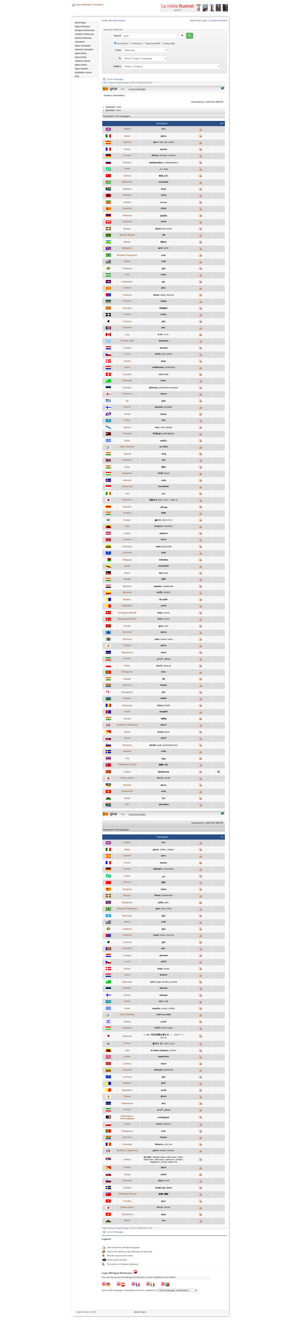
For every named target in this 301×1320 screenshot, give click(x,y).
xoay (163, 791)
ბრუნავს (157, 433)
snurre (167, 613)
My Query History (117, 20)
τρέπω (163, 632)
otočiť (164, 738)
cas (163, 493)
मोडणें (163, 579)
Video (150, 82)
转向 (163, 882)
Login (204, 20)
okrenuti (163, 955)
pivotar (169, 427)
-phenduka (163, 804)
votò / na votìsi (163, 1014)
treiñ (163, 261)
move (163, 652)
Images (126, 82)
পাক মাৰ (163, 221)
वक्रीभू (163, 718)
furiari (156, 295)
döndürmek (163, 772)
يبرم (166, 168)
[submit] (189, 36)
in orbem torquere (159, 1050)
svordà (167, 778)
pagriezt (164, 533)
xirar (157, 427)
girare (164, 136)
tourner (163, 149)
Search (117, 35)
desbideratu (167, 895)
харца (163, 301)
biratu (158, 229)
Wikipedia (142, 82)
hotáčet (166, 592)
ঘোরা (163, 235)
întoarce (159, 1144)
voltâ (166, 1001)
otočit (157, 354)
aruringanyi (163, 1117)
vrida (163, 751)
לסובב (163, 1021)
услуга (164, 1162)
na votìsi (163, 447)
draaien (163, 975)
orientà (167, 1207)
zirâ (163, 420)
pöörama (153, 387)
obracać (167, 666)
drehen (155, 155)
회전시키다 (167, 520)
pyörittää (168, 407)
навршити (155, 1162)
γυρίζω (163, 440)
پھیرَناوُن (163, 507)
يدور (161, 168)
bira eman (167, 229)
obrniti (152, 745)
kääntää (159, 407)
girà (163, 268)
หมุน (163, 758)
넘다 (172, 1043)
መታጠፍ (163, 202)
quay (163, 1214)
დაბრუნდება (168, 433)
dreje (163, 361)
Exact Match (122, 43)
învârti (167, 705)
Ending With (169, 43)
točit (163, 354)
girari (167, 732)
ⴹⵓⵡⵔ (163, 242)
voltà (163, 552)
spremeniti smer (170, 745)
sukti (158, 546)
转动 (161, 176)
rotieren (172, 155)
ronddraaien (158, 367)
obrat (160, 1180)
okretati (163, 348)
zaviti (159, 745)
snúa (163, 480)
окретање (171, 1157)
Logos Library (108, 82)
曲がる (174, 500)
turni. (163, 380)
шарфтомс (168, 586)
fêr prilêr (163, 599)
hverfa (163, 639)
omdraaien (170, 367)
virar (163, 255)
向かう (167, 500)
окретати (172, 1162)
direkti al (166, 982)
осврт (180, 1157)
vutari (162, 295)
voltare (163, 849)
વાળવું (163, 454)
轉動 (166, 764)
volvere (172, 1050)
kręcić (159, 666)
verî (161, 374)
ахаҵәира (163, 182)
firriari (160, 732)
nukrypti (158, 1070)
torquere (158, 526)
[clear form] (182, 36)
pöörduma (164, 387)
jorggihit (164, 711)
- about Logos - (140, 1312)
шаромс (158, 586)
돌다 (167, 1043)
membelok (163, 486)
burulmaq (163, 341)
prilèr (166, 248)
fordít (160, 473)
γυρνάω (156, 1008)
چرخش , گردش (163, 658)
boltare (163, 1150)
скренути (169, 1159)
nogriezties (163, 1056)
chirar (164, 208)
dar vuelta (169, 142)
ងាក (163, 282)
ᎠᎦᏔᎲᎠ (163, 308)
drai (163, 1103)
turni (152, 982)
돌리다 (158, 520)
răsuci (160, 705)
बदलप (163, 513)
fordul (163, 1028)
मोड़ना (163, 467)
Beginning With (153, 43)
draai (163, 189)
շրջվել (163, 215)
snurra (163, 394)
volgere (170, 849)
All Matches (137, 43)
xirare (164, 539)
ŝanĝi (158, 982)
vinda (170, 639)
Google (118, 82)
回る (161, 500)
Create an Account (218, 20)
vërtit (163, 195)
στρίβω (171, 1008)
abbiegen (157, 869)
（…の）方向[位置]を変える (155, 1034)
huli (163, 460)
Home (104, 20)
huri (161, 573)
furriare (170, 1150)
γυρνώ (164, 1008)
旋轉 (161, 764)
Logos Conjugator (137, 89)
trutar (163, 274)
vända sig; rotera (163, 1188)
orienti (174, 982)
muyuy (163, 685)
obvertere (168, 526)
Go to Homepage (115, 79)
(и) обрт (148, 1157)
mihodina (163, 560)
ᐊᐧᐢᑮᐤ (166, 334)
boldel (164, 698)
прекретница (159, 1157)
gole (163, 401)
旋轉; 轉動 (163, 1194)
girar (155, 142)
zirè (163, 692)
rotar (161, 142)
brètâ (166, 374)
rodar (169, 908)
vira (170, 1144)
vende (166, 969)
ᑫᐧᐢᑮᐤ (160, 334)
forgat (166, 473)
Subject (117, 66)
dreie (160, 613)
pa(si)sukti (166, 546)
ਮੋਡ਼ (163, 679)
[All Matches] (222, 88)
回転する (153, 500)
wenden (163, 155)
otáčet (169, 354)
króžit (159, 592)
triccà (160, 778)
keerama (174, 387)
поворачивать (156, 162)
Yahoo (133, 82)
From (118, 50)
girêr (163, 1083)
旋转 (166, 176)
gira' (163, 327)
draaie (163, 414)
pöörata (163, 988)
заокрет (179, 1159)
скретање (159, 1159)
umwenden (168, 869)
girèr (160, 248)
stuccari (170, 295)
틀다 (162, 1043)
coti (166, 1144)
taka (166, 573)
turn (163, 129)
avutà (163, 605)
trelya (163, 314)
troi (163, 798)
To (120, 58)
